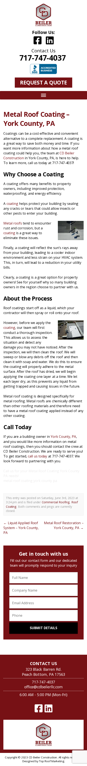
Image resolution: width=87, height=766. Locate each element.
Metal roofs (12, 223)
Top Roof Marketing (51, 761)
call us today (37, 456)
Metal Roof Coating (44, 471)
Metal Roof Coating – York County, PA (36, 119)
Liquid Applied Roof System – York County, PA (21, 528)
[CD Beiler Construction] (43, 14)
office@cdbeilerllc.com (43, 686)
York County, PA (63, 436)
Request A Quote (43, 82)
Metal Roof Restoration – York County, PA (63, 525)
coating (12, 203)
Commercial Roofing (56, 502)
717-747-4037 (42, 58)
